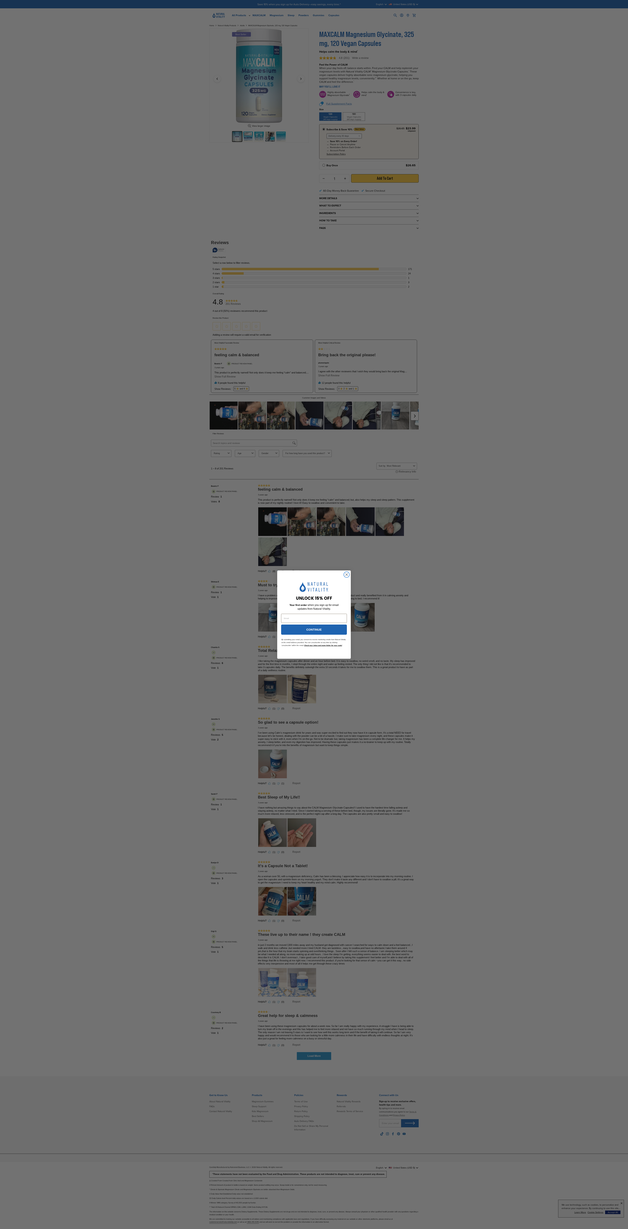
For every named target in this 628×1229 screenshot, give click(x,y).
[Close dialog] (346, 574)
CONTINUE (314, 629)
